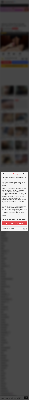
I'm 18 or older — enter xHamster (14, 223)
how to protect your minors (8, 228)
